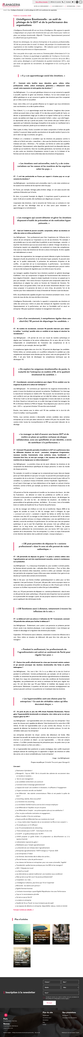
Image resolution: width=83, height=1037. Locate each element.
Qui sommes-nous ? (57, 6)
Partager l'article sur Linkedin (22, 910)
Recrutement (65, 1015)
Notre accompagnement (41, 6)
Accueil (5, 10)
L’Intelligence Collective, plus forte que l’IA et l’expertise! (35, 883)
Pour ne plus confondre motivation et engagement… (33, 813)
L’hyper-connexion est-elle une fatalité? (29, 791)
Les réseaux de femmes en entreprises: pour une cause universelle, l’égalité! (41, 862)
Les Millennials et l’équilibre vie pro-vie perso (31, 808)
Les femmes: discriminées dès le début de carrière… (33, 857)
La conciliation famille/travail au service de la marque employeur (37, 805)
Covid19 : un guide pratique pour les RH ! (30, 834)
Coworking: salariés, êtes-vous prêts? (28, 799)
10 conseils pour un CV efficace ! (27, 825)
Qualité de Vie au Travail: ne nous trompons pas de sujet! (35, 903)
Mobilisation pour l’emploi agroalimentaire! (30, 845)
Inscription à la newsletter (20, 992)
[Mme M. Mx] (70, 987)
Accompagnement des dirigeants (69, 1017)
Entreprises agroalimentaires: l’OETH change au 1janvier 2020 (37, 851)
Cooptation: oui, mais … (24, 880)
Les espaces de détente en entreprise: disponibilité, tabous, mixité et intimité (41, 906)
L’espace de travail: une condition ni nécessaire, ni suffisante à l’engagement (41, 788)
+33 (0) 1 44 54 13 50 (8, 1028)
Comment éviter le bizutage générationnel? (30, 785)
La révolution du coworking (25, 802)
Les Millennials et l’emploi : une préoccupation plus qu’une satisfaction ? (40, 810)
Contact (68, 2)
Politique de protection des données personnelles (23, 1032)
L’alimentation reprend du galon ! (27, 842)
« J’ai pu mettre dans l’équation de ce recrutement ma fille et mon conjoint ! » (42, 822)
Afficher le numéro (55, 2)
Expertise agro (46, 1015)
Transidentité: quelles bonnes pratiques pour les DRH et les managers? (39, 865)
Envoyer (49, 1003)
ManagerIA (66, 762)
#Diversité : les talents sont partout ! (28, 886)
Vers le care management (25, 779)
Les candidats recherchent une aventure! (29, 782)
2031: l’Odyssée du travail (24, 868)
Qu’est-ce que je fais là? (24, 897)
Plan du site (37, 1032)
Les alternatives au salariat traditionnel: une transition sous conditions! (39, 874)
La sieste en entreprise (23, 900)
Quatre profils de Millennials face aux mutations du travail (35, 819)
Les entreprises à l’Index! (24, 854)
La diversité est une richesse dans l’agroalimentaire (33, 848)
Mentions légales (7, 1032)
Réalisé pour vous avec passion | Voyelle (70, 1032)
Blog (78, 6)
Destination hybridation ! (24, 771)
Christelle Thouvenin (51, 762)
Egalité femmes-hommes (24, 889)
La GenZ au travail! (22, 871)
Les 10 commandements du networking (29, 828)
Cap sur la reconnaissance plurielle (27, 894)
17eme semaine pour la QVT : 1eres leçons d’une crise (34, 831)
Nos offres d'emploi (42, 2)
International (71, 6)
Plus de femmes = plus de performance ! (29, 859)
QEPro (20, 406)
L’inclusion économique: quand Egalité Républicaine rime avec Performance (41, 891)
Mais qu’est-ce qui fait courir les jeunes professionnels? (34, 877)
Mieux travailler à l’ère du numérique (28, 816)
